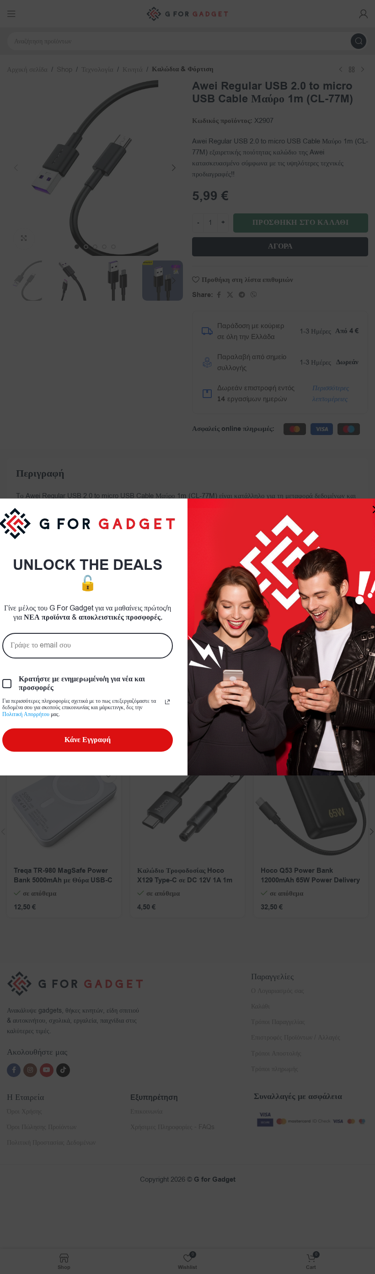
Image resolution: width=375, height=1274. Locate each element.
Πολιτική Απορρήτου (25, 714)
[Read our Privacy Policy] (167, 701)
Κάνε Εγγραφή (87, 740)
